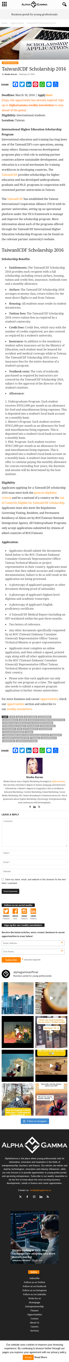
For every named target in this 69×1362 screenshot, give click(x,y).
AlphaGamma (58, 781)
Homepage (34, 1302)
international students (14, 726)
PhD (19, 729)
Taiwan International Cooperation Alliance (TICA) (25, 735)
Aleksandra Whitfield (21, 1260)
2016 (12, 717)
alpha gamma (30, 717)
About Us (34, 1322)
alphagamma (44, 717)
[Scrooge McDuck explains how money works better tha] (18, 1032)
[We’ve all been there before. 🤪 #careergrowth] (18, 1099)
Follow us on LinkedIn (34, 1294)
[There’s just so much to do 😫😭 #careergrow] (51, 1066)
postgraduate (30, 729)
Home (4, 23)
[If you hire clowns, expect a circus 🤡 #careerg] (51, 1032)
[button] (63, 4)
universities (8, 741)
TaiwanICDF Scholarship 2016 (15, 738)
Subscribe (34, 1278)
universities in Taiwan (26, 741)
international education (52, 720)
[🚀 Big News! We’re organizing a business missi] (18, 998)
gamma (23, 720)
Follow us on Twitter (34, 1282)
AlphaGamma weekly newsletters (31, 105)
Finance (34, 1310)
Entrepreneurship (34, 1306)
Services (34, 1330)
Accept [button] (28, 1357)
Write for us (34, 1298)
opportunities (49, 699)
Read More (40, 1357)
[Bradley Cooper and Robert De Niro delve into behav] (51, 998)
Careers (35, 1326)
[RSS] (48, 1197)
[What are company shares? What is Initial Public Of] (18, 1066)
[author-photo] (34, 766)
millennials (33, 726)
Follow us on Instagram (34, 1290)
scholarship (45, 729)
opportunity (9, 729)
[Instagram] (34, 1197)
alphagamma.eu (10, 720)
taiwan (29, 732)
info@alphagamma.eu (40, 1190)
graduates (34, 720)
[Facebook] (30, 807)
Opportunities (17, 23)
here (49, 95)
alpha (19, 717)
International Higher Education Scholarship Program (27, 723)
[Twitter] (39, 807)
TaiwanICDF (9, 175)
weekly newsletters (19, 709)
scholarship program (13, 732)
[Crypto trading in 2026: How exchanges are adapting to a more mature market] (35, 1239)
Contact (35, 1318)
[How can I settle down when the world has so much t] (51, 1099)
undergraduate (49, 738)
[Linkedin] (34, 807)
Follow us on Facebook (34, 1286)
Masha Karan (11, 74)
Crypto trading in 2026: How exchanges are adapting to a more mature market (33, 1253)
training (35, 738)
